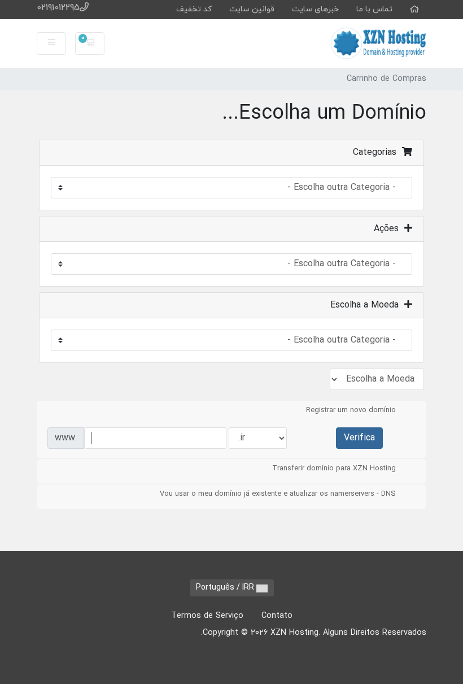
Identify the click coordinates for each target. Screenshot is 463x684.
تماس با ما (374, 9)
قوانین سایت (251, 9)
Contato (276, 616)
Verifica (359, 438)
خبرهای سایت (315, 9)
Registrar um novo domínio (351, 410)
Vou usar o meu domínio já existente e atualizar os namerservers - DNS (278, 494)
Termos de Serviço (207, 616)
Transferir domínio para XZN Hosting (334, 469)
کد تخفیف (194, 9)
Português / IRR (226, 587)
